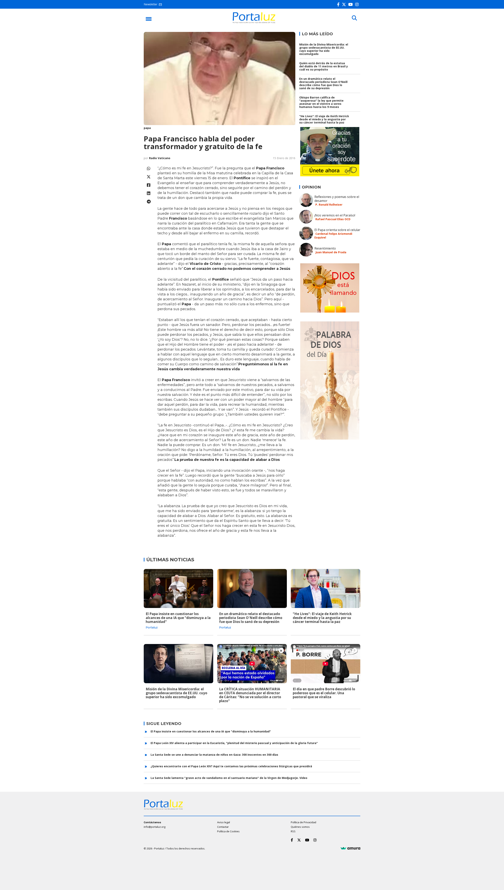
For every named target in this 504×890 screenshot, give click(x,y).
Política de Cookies (228, 831)
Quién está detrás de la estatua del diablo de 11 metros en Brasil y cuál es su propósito (323, 66)
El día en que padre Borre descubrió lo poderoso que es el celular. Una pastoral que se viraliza (324, 693)
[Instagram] (357, 4)
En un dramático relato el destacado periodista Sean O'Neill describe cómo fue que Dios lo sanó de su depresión (323, 83)
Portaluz (152, 627)
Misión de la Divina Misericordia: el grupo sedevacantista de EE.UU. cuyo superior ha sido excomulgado (323, 49)
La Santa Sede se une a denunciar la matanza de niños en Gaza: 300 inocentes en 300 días (214, 754)
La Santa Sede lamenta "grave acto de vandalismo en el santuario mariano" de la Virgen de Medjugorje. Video (229, 778)
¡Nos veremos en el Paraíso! (334, 215)
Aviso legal (223, 822)
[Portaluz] (254, 22)
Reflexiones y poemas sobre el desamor (336, 199)
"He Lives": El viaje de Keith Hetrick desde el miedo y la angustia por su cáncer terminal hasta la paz (324, 119)
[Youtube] (351, 4)
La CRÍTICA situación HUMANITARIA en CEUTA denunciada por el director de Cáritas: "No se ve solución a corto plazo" (250, 695)
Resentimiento (325, 248)
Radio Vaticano (159, 158)
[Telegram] (149, 201)
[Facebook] (339, 4)
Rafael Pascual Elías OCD (332, 219)
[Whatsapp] (149, 168)
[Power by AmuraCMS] (350, 848)
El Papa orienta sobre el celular (337, 230)
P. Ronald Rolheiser (328, 204)
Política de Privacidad (303, 822)
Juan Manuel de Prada (330, 252)
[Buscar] (354, 18)
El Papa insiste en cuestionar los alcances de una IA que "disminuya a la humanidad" (178, 618)
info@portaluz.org (154, 827)
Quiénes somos (300, 827)
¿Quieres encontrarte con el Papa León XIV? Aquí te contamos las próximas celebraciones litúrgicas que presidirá (231, 766)
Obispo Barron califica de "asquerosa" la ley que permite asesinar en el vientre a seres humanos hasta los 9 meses (321, 102)
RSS (293, 831)
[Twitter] (344, 4)
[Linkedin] (149, 193)
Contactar (223, 827)
